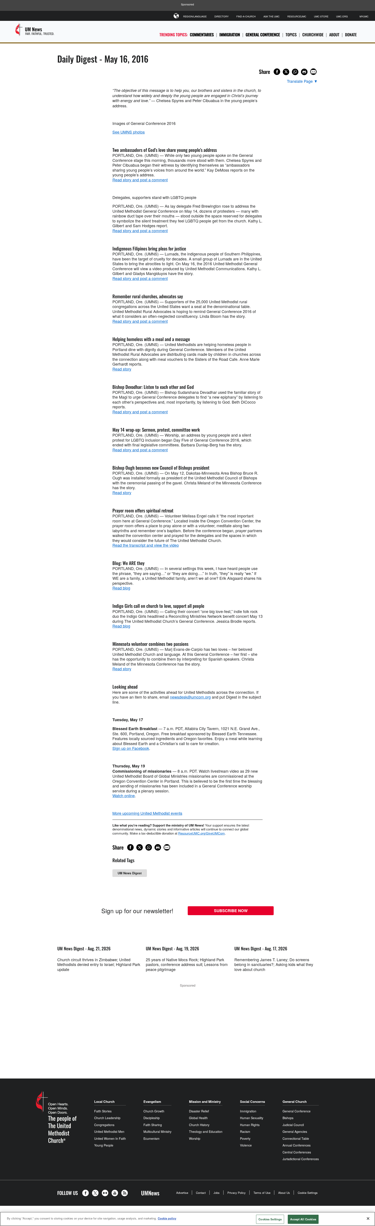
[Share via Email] (313, 71)
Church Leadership (107, 1118)
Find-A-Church (246, 16)
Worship (194, 1138)
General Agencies (295, 1131)
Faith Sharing (152, 1125)
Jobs (217, 1193)
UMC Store (321, 16)
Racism (245, 1131)
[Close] (368, 1218)
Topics (291, 34)
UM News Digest (130, 873)
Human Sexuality (251, 1118)
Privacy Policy (236, 1193)
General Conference (263, 34)
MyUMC (364, 16)
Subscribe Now (231, 910)
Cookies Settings (270, 1219)
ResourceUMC (296, 16)
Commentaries (202, 34)
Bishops (288, 1118)
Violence (246, 1145)
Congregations (104, 1125)
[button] (86, 1193)
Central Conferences (297, 1152)
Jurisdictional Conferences (301, 1159)
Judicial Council (293, 1125)
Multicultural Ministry (157, 1131)
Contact (201, 1193)
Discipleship (151, 1118)
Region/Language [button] (195, 16)
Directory (221, 16)
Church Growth (153, 1111)
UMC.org (342, 16)
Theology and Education (205, 1131)
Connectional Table (296, 1138)
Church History (199, 1125)
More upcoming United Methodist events (147, 813)
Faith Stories (103, 1111)
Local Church (104, 1101)
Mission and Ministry (205, 1101)
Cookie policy (167, 1218)
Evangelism (152, 1101)
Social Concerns (252, 1101)
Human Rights (250, 1125)
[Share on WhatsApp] (295, 72)
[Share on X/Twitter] (286, 72)
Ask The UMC (271, 16)
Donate (351, 34)
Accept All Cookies (303, 1219)
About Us (284, 1193)
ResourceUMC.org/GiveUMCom (201, 833)
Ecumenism (151, 1138)
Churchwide (313, 34)
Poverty (245, 1138)
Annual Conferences (297, 1145)
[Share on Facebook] (277, 71)
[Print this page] (304, 72)
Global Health (198, 1118)
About (334, 34)
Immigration (229, 34)
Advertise (182, 1193)
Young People (103, 1145)
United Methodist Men (109, 1131)
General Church (295, 1101)
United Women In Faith (110, 1138)
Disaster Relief (199, 1111)
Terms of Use (261, 1193)
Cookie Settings (308, 1193)
